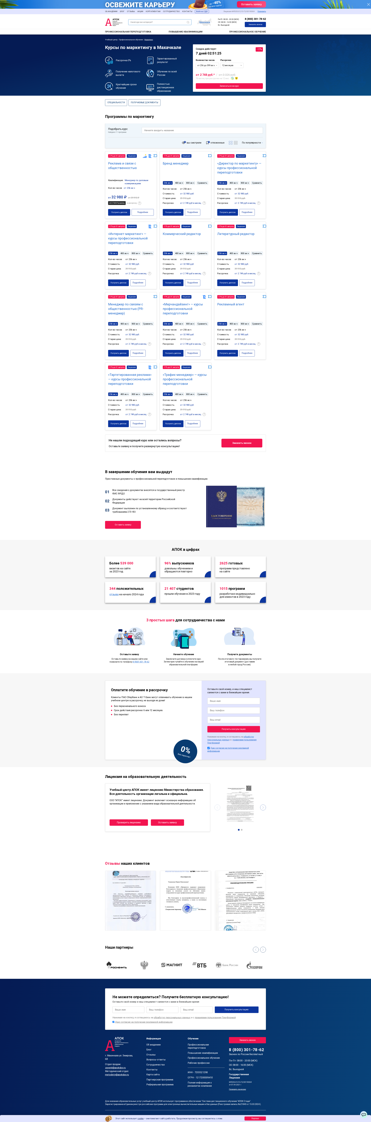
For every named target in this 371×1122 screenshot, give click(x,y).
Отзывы (131, 11)
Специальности (116, 102)
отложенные (217, 142)
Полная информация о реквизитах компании (200, 1084)
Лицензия (132, 156)
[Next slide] (263, 807)
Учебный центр (111, 40)
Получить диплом (119, 212)
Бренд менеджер (176, 163)
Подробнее (142, 212)
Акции (140, 11)
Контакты (187, 11)
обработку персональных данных (172, 1017)
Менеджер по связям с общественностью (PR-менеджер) (126, 308)
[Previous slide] (217, 807)
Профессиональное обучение (247, 31)
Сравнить (202, 183)
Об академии (111, 11)
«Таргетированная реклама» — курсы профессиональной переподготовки (129, 379)
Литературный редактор (235, 234)
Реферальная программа (159, 1084)
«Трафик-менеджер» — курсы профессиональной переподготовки (185, 379)
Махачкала (204, 22)
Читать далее (115, 925)
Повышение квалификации (185, 31)
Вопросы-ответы (156, 1059)
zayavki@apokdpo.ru (115, 1067)
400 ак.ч (179, 183)
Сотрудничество (171, 11)
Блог (122, 11)
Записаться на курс (229, 86)
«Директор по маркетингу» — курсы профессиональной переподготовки (239, 168)
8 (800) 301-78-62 (255, 18)
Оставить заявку (123, 525)
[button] (239, 830)
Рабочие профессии (199, 1063)
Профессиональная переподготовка (128, 31)
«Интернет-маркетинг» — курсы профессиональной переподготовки (128, 238)
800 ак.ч (190, 183)
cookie (141, 1118)
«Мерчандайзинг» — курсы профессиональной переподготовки (183, 308)
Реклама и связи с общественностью (122, 166)
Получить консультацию (234, 729)
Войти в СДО (202, 11)
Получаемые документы (144, 102)
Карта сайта (153, 1074)
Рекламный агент (230, 304)
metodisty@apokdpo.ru (117, 1074)
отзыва (114, 594)
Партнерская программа (159, 1079)
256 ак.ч (168, 183)
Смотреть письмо (130, 888)
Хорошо (255, 1118)
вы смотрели (194, 142)
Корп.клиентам (153, 11)
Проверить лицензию (129, 822)
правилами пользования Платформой (215, 1017)
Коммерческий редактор (182, 234)
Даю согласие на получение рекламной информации (143, 1022)
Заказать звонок (255, 24)
